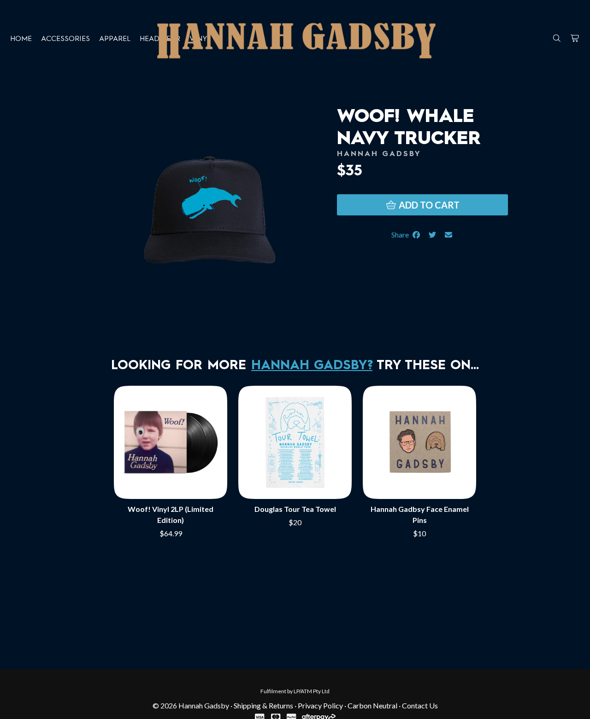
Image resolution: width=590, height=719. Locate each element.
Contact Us (420, 705)
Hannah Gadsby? (311, 366)
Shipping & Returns (263, 705)
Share (401, 234)
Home (21, 39)
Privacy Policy (320, 705)
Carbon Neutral (372, 705)
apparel (114, 39)
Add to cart (428, 204)
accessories (65, 39)
